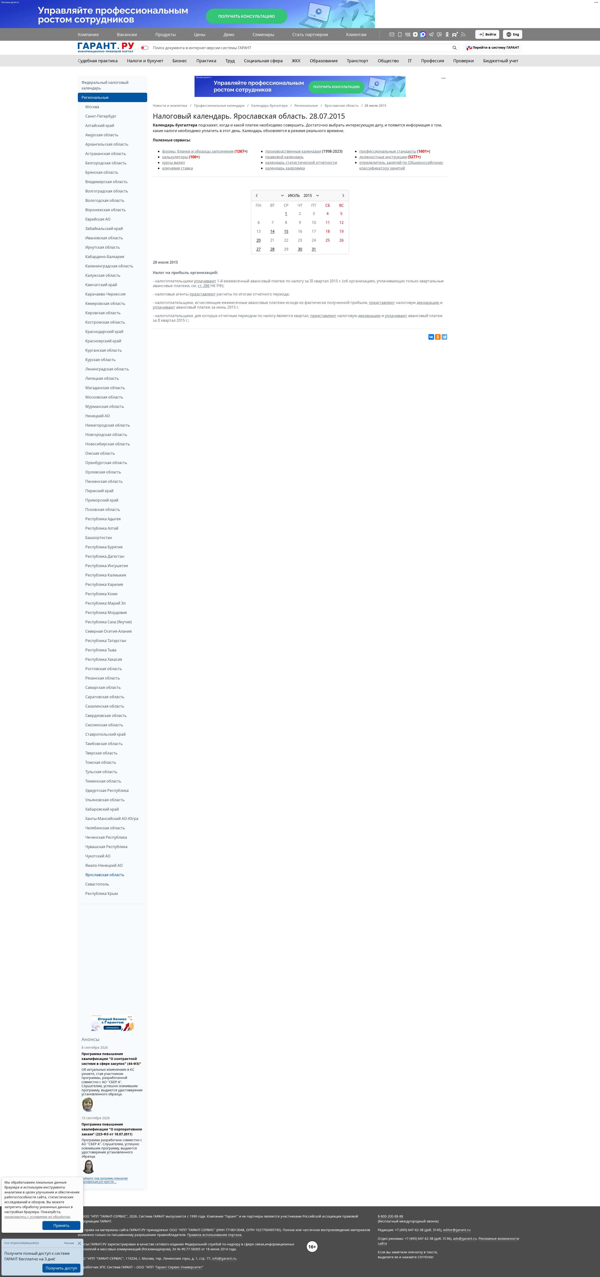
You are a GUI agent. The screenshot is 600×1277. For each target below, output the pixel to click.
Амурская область (102, 134)
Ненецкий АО (97, 415)
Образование (324, 60)
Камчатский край (101, 284)
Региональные (95, 97)
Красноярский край (103, 340)
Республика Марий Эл (105, 603)
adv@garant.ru (465, 1238)
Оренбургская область (106, 462)
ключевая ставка (177, 168)
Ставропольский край (105, 734)
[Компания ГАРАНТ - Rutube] (455, 34)
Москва (92, 106)
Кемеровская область (105, 303)
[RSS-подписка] (463, 34)
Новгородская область (106, 434)
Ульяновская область (105, 799)
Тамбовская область (104, 743)
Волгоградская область (106, 191)
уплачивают (205, 281)
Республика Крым (101, 893)
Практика (206, 60)
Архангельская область (106, 144)
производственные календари (293, 151)
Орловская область (103, 472)
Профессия (432, 60)
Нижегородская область (107, 425)
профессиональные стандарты (387, 151)
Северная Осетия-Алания (108, 631)
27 (258, 249)
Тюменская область (103, 781)
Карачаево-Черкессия (105, 294)
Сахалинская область (104, 706)
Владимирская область (106, 181)
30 (300, 249)
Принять (61, 1225)
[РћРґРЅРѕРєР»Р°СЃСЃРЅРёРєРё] (438, 337)
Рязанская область (102, 678)
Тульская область (101, 771)
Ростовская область (103, 668)
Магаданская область (105, 387)
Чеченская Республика (106, 837)
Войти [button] (490, 34)
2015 (308, 195)
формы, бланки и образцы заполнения (198, 151)
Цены (199, 34)
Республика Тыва (100, 650)
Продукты (165, 34)
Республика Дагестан (104, 556)
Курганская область (103, 350)
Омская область (100, 453)
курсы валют (173, 162)
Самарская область (103, 687)
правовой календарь (284, 156)
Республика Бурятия (104, 547)
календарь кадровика (285, 168)
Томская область (100, 762)
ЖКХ (296, 60)
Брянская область (101, 172)
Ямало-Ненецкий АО (104, 865)
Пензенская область (104, 481)
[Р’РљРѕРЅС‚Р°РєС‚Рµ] (431, 337)
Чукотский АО (98, 856)
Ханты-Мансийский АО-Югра (111, 818)
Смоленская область (104, 724)
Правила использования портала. (214, 1235)
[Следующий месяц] (343, 195)
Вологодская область (104, 200)
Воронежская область (105, 209)
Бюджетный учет (500, 60)
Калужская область (102, 275)
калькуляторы (175, 156)
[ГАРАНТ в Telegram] (431, 34)
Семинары (263, 34)
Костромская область (105, 322)
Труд (230, 60)
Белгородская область (106, 163)
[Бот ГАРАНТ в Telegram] (439, 34)
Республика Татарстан (105, 640)
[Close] (79, 1243)
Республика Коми (101, 593)
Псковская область (102, 509)
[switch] (144, 48)
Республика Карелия (104, 584)
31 (314, 249)
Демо (229, 34)
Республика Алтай (101, 528)
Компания (88, 34)
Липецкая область (102, 378)
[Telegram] (444, 337)
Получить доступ (61, 1268)
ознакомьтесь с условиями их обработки (37, 1216)
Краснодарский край (104, 331)
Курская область (100, 359)
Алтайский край (99, 125)
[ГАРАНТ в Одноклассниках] (447, 34)
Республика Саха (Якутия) (108, 621)
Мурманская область (104, 406)
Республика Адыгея (103, 518)
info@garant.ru (224, 1258)
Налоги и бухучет (145, 60)
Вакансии (127, 34)
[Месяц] (282, 195)
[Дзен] (415, 34)
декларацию (428, 302)
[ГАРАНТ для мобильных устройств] (400, 34)
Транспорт (357, 60)
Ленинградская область (107, 369)
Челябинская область (105, 827)
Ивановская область (104, 237)
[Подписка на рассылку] (392, 34)
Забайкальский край (104, 228)
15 (286, 231)
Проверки (463, 60)
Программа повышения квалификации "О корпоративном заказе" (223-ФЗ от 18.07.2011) (112, 1129)
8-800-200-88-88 (390, 1216)
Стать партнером (310, 34)
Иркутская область (102, 247)
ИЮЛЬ (294, 195)
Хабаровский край (102, 809)
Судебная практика (98, 60)
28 (272, 249)
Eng (516, 34)
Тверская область (101, 753)
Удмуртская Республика (107, 790)
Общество (388, 60)
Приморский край (101, 500)
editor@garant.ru (457, 1230)
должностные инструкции (383, 156)
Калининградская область (109, 266)
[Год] (317, 195)
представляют (203, 294)
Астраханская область (105, 153)
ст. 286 (204, 285)
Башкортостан (98, 537)
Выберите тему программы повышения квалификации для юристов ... (105, 1180)
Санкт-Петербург (100, 116)
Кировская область (103, 312)
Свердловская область (106, 715)
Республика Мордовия (106, 612)
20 (258, 240)
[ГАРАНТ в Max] (423, 34)
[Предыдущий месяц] (256, 195)
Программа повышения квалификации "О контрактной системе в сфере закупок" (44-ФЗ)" (111, 1059)
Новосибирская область (107, 444)
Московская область (104, 397)
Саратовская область (104, 696)
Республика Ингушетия (106, 565)
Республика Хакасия (103, 659)
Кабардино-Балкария (104, 256)
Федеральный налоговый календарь (105, 85)
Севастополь (97, 884)
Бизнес (179, 60)
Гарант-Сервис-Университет (179, 1267)
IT (410, 60)
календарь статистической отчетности (301, 162)
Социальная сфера (263, 60)
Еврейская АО (98, 219)
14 (272, 231)
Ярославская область (104, 874)
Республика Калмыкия (105, 575)
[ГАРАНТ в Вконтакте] (408, 34)
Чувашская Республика (106, 846)
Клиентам (356, 34)
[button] (492, 47)
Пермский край (99, 490)
